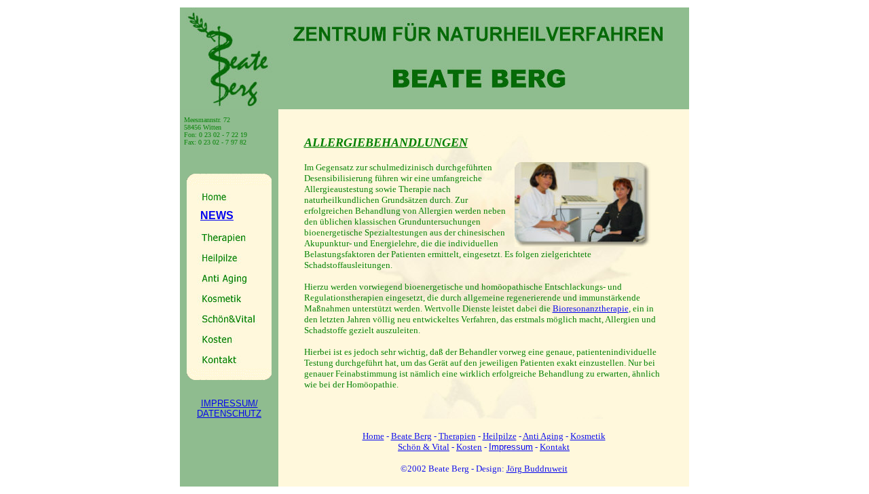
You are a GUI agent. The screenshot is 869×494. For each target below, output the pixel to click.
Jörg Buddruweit (537, 468)
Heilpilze (500, 436)
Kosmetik (588, 436)
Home (373, 436)
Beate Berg (411, 436)
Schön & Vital (423, 447)
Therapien (457, 436)
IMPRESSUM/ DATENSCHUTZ (229, 408)
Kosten (469, 447)
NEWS (217, 215)
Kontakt (555, 447)
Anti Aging (543, 436)
